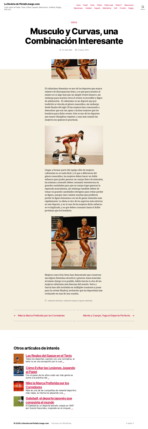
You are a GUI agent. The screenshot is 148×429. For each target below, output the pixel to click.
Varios (74, 22)
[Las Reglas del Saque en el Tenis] (19, 359)
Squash (97, 8)
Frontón (123, 8)
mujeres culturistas (85, 301)
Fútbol (99, 5)
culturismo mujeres (71, 301)
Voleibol (88, 8)
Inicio (79, 5)
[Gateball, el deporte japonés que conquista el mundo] (19, 401)
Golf (115, 8)
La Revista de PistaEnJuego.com (22, 4)
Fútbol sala (108, 5)
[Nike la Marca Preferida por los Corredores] (19, 386)
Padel (85, 5)
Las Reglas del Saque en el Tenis (49, 356)
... (63, 361)
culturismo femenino (55, 301)
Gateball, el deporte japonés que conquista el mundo (49, 400)
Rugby (131, 8)
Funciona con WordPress (61, 423)
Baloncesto (129, 5)
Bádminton (107, 8)
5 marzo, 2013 (83, 50)
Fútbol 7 (119, 5)
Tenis (92, 5)
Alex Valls (68, 50)
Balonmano (78, 8)
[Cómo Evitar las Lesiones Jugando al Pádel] (19, 371)
